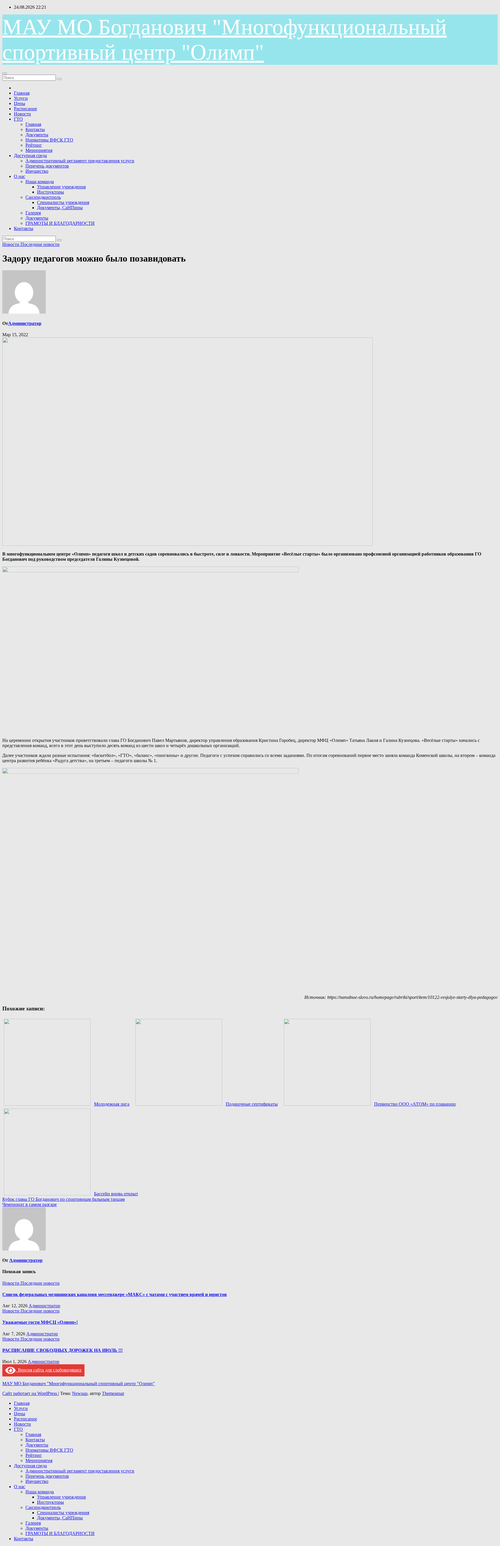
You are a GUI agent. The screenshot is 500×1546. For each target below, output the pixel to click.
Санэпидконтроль (43, 197)
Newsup (79, 1393)
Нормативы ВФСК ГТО (49, 139)
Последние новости (40, 244)
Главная (22, 93)
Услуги (21, 98)
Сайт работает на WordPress (30, 1393)
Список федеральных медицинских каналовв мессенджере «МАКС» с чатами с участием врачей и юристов (114, 1294)
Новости (22, 113)
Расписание (25, 108)
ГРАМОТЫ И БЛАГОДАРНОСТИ (60, 223)
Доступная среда (30, 155)
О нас (19, 176)
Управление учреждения (61, 186)
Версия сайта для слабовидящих (49, 1369)
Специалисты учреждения (63, 202)
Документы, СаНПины (60, 207)
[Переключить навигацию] (4, 73)
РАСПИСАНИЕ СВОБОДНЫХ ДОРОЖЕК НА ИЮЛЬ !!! (62, 1350)
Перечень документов (47, 165)
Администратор (24, 323)
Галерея (33, 212)
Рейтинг (33, 145)
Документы (36, 134)
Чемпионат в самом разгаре (29, 1204)
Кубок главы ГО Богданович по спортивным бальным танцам (63, 1199)
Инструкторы (50, 192)
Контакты (35, 129)
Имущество (36, 171)
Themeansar (113, 1393)
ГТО (18, 119)
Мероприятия (38, 150)
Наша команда (39, 181)
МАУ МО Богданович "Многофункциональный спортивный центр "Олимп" (78, 1383)
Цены (19, 103)
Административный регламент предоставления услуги (79, 160)
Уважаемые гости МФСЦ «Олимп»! (40, 1322)
